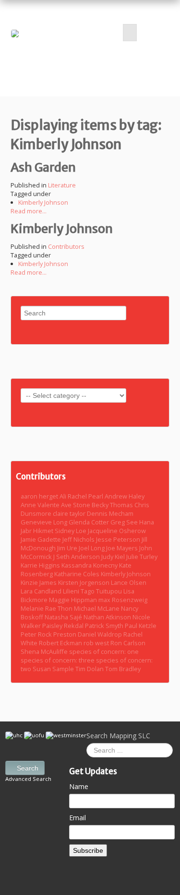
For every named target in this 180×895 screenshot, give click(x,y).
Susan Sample (54, 668)
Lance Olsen (128, 582)
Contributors (66, 246)
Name (78, 786)
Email (77, 817)
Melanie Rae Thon (47, 608)
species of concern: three (58, 660)
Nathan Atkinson (108, 617)
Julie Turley (141, 556)
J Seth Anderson (77, 556)
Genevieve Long (45, 522)
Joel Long (92, 548)
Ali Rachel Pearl (82, 496)
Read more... (29, 211)
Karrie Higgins (41, 565)
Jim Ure (68, 548)
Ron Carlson (127, 643)
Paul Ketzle (140, 625)
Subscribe (88, 850)
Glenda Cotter (89, 522)
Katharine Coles (77, 574)
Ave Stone (76, 504)
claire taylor (70, 513)
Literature (62, 185)
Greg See (124, 522)
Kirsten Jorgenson (84, 582)
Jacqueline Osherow (117, 530)
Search (27, 768)
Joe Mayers (122, 548)
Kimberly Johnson (43, 202)
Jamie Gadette (41, 539)
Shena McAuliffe (45, 651)
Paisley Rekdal (63, 625)
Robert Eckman (61, 643)
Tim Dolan (90, 668)
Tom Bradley (123, 668)
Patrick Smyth (105, 625)
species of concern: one (104, 651)
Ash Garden (43, 167)
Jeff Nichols (79, 539)
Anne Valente (41, 504)
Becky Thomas (113, 504)
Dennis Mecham (110, 513)
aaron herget (40, 496)
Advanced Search (28, 778)
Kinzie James (39, 582)
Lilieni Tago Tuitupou (93, 591)
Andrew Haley (124, 496)
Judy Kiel (113, 556)
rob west (97, 643)
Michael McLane (97, 608)
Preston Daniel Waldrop (88, 634)
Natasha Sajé (64, 617)
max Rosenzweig (122, 599)
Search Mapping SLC (118, 735)
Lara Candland (42, 591)
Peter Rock (37, 634)
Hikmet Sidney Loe (60, 530)
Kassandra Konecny (90, 565)
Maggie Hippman (73, 599)
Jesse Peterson (119, 539)
